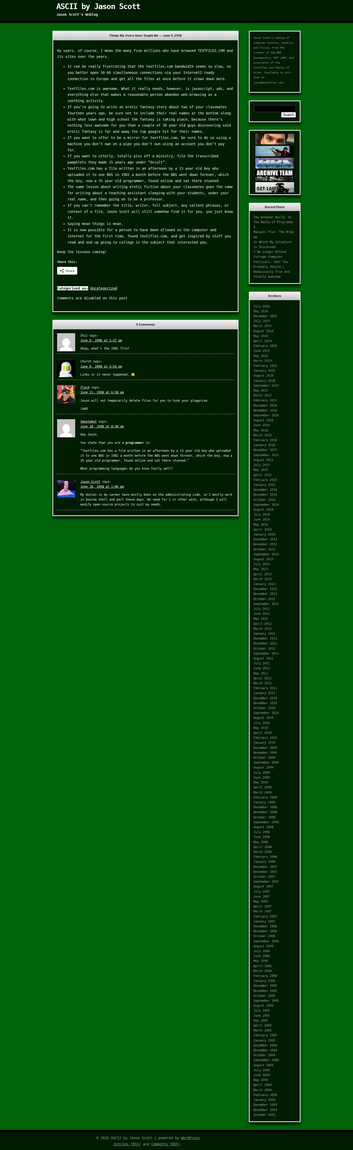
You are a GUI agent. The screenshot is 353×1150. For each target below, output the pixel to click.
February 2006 (265, 976)
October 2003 (264, 1115)
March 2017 (263, 395)
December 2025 (265, 316)
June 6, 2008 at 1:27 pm (101, 340)
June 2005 (262, 1015)
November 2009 (265, 753)
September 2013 (266, 554)
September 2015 (266, 455)
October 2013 (264, 549)
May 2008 (261, 842)
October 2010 (264, 708)
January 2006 (264, 981)
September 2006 (266, 941)
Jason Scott (90, 482)
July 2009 (262, 772)
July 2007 (262, 891)
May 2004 (261, 1080)
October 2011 (264, 648)
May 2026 (261, 311)
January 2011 (264, 693)
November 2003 (265, 1110)
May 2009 (261, 782)
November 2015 (265, 450)
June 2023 (262, 351)
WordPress (190, 1138)
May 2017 (261, 390)
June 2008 (262, 837)
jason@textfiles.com (268, 82)
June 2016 (262, 425)
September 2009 (266, 762)
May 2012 (261, 618)
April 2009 (263, 787)
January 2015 (264, 485)
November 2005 (265, 991)
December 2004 (265, 1045)
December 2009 (265, 748)
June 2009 (262, 777)
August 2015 (263, 460)
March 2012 (263, 629)
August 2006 (263, 946)
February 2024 (265, 346)
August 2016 (263, 420)
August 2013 (263, 559)
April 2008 (263, 847)
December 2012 (265, 589)
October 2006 (264, 936)
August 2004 (263, 1065)
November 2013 (265, 544)
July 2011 (262, 663)
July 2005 (262, 1010)
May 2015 (261, 470)
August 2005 (263, 1005)
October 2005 (264, 996)
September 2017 (266, 385)
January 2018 (264, 381)
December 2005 (265, 986)
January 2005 (264, 1040)
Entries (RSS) (127, 1144)
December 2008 (265, 807)
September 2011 (266, 653)
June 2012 (262, 614)
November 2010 (265, 703)
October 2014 (264, 500)
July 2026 (262, 306)
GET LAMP (280, 57)
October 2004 (264, 1055)
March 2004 (263, 1090)
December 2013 (265, 539)
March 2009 (263, 792)
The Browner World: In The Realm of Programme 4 (273, 222)
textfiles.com (264, 67)
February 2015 (265, 480)
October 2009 (264, 757)
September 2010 (266, 713)
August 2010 (263, 718)
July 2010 (262, 723)
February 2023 (265, 366)
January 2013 (264, 584)
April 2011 (263, 678)
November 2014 (265, 494)
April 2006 (263, 966)
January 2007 (264, 921)
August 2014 (263, 509)
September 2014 (266, 505)
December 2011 (265, 638)
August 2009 (263, 767)
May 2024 (261, 336)
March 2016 (263, 435)
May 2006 (261, 961)
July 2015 (262, 465)
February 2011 (265, 688)
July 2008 (262, 832)
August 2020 (263, 375)
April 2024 (263, 341)
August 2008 (263, 827)
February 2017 (265, 400)
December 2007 (265, 867)
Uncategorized (103, 288)
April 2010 (263, 733)
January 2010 (264, 742)
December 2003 (265, 1105)
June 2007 (262, 896)
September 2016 (266, 415)
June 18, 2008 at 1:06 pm (102, 486)
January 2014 (264, 534)
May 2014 (261, 524)
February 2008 (265, 857)
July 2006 (262, 951)
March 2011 (263, 683)
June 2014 (262, 519)
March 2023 (263, 361)
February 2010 (265, 738)
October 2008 (264, 817)
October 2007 (264, 877)
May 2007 (261, 901)
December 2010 (265, 698)
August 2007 (263, 886)
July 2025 (262, 321)
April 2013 (263, 574)
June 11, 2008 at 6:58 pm (102, 392)
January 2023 (264, 370)
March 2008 (263, 852)
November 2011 (265, 643)
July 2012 (262, 609)
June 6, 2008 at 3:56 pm (101, 366)
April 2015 (263, 475)
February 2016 (265, 440)
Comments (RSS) (165, 1144)
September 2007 (266, 881)
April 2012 (263, 624)
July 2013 (262, 564)
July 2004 (262, 1070)
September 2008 (266, 822)
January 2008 (264, 862)
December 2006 (265, 926)
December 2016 (265, 405)
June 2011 (262, 668)
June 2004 (262, 1075)
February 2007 (265, 916)
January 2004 (264, 1100)
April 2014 (263, 529)
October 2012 (264, 599)
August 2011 (263, 658)
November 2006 (265, 931)
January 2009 (264, 802)
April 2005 (263, 1025)
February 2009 (265, 797)
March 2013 (263, 579)
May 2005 (261, 1020)
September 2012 (266, 604)
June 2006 (262, 956)
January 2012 (264, 633)
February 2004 (265, 1095)
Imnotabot (88, 421)
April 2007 (263, 906)
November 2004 (265, 1050)
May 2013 (261, 569)
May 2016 (261, 430)
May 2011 (261, 673)
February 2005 (265, 1035)
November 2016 (265, 410)
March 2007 (263, 911)
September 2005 (266, 1001)
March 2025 (263, 326)
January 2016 (264, 445)
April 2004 (263, 1085)
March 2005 (263, 1030)
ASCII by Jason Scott (98, 6)
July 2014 (262, 514)
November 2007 (265, 872)
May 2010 (261, 728)
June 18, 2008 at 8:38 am (102, 426)
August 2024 (263, 331)
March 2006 (263, 971)
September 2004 (266, 1060)
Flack (84, 387)
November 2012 (265, 594)
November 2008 (265, 812)
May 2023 (261, 356)
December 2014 (265, 490)
